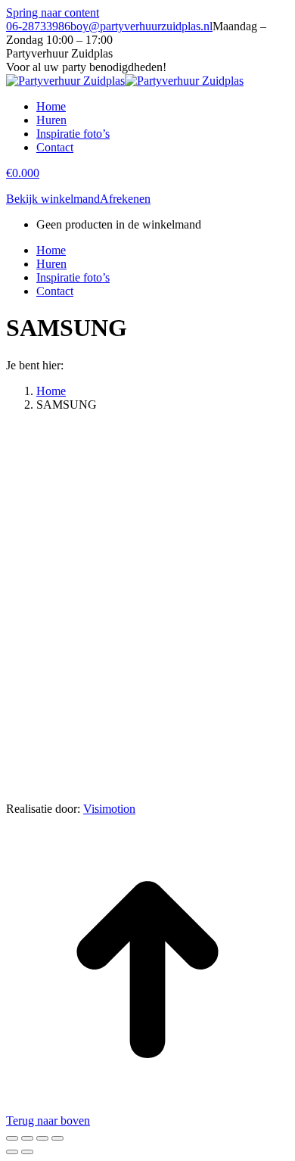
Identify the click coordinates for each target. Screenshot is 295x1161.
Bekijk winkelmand (53, 198)
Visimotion (109, 808)
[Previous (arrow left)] (12, 1152)
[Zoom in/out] (57, 1138)
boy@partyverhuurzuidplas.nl (141, 26)
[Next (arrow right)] (27, 1152)
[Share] (27, 1138)
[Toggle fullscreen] (42, 1138)
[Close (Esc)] (12, 1138)
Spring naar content (52, 12)
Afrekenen (125, 198)
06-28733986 (38, 26)
